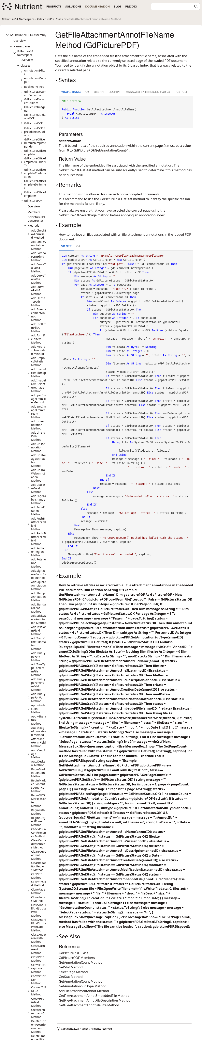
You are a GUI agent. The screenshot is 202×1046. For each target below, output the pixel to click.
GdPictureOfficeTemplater (35, 194)
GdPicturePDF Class (50, 19)
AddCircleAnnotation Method (38, 245)
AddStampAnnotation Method (38, 596)
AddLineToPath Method (38, 436)
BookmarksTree (34, 87)
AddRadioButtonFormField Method (38, 538)
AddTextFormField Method (38, 630)
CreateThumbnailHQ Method (38, 1013)
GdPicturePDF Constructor (37, 218)
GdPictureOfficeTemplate (35, 152)
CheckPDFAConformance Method (38, 832)
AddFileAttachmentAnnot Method (38, 314)
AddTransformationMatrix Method (38, 643)
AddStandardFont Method (38, 608)
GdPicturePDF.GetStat (75, 170)
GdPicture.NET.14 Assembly (28, 35)
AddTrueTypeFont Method (38, 656)
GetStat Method (71, 967)
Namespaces (21, 46)
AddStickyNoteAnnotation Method (38, 619)
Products (53, 6)
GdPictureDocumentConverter (35, 93)
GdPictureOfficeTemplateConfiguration (35, 173)
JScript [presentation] (115, 91)
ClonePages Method (38, 899)
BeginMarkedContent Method (38, 772)
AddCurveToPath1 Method (38, 267)
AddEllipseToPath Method (38, 301)
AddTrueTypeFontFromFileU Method (38, 684)
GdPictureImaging (34, 108)
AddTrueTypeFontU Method (38, 697)
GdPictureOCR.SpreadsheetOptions (34, 131)
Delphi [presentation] (99, 91)
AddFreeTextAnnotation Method (38, 350)
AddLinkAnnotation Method (38, 447)
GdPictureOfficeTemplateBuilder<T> (35, 161)
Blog (117, 6)
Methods (33, 225)
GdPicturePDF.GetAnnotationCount (100, 150)
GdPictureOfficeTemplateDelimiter (35, 184)
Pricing (131, 6)
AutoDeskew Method (38, 763)
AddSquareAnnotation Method (38, 585)
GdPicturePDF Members (77, 958)
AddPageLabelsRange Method (38, 499)
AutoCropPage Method (38, 753)
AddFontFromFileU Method (38, 327)
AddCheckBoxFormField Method (38, 234)
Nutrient (84, 1028)
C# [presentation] (87, 91)
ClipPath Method (36, 875)
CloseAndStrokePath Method (38, 938)
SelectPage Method (73, 972)
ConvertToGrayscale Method (38, 968)
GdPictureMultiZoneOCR (35, 116)
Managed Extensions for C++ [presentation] (149, 91)
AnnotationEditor (34, 72)
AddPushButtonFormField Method (38, 524)
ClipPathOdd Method (38, 883)
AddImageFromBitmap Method (38, 372)
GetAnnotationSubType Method (82, 986)
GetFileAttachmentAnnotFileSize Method (89, 1005)
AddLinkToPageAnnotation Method (38, 460)
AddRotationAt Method (38, 562)
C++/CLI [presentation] (182, 91)
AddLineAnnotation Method (38, 424)
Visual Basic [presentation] (71, 91)
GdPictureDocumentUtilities (35, 101)
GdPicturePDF (33, 200)
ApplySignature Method (38, 720)
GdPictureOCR (33, 123)
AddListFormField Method (38, 488)
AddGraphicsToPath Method (38, 361)
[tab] (71, 92)
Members (34, 212)
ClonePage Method (38, 891)
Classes (25, 65)
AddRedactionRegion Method (38, 551)
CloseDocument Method (38, 949)
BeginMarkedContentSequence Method (38, 786)
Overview (19, 40)
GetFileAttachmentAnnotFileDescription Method (95, 1000)
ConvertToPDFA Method (38, 979)
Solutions (73, 6)
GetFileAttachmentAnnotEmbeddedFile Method (94, 995)
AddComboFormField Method (38, 256)
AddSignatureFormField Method (38, 574)
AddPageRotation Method (38, 510)
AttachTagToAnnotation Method (38, 731)
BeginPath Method (38, 811)
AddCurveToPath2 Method (38, 279)
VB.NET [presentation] (66, 246)
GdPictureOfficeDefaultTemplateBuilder (35, 142)
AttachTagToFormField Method (38, 742)
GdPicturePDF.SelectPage (78, 215)
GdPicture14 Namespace (18, 19)
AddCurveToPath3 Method (38, 290)
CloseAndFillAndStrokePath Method (38, 910)
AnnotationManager (35, 80)
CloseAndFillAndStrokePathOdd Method (38, 925)
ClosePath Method (37, 958)
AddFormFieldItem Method (38, 338)
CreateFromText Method (37, 1002)
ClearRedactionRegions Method (38, 866)
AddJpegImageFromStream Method (38, 412)
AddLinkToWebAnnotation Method (38, 475)
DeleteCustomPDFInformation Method (38, 1026)
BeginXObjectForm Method (38, 821)
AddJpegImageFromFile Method (38, 398)
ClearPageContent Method (38, 855)
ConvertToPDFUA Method (38, 990)
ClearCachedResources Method (38, 843)
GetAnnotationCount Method (81, 962)
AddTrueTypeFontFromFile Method (38, 669)
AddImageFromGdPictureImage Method (38, 385)
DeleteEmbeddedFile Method (38, 1039)
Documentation (97, 6)
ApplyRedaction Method (38, 708)
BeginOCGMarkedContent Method (38, 800)
